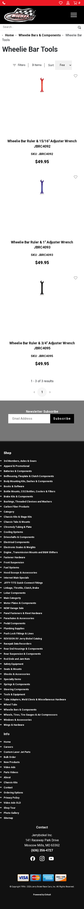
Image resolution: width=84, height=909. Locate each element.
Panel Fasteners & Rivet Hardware (23, 613)
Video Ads (9, 767)
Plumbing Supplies (14, 628)
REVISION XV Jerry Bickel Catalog (23, 638)
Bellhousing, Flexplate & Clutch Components (29, 476)
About (7, 777)
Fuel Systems (11, 567)
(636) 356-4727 (42, 850)
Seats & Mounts (13, 669)
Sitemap (8, 818)
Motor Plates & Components (20, 603)
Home (7, 742)
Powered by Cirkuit (42, 895)
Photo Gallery (11, 813)
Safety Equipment (13, 664)
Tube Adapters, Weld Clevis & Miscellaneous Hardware (35, 699)
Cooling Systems (13, 532)
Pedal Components (14, 623)
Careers (8, 747)
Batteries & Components (18, 471)
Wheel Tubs (10, 704)
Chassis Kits (11, 782)
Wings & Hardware (14, 725)
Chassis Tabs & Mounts (17, 522)
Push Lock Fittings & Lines (19, 633)
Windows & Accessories (18, 719)
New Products (12, 762)
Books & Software (14, 486)
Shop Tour (9, 808)
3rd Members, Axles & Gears (20, 461)
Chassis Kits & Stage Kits (18, 516)
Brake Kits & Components (18, 496)
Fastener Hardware (14, 557)
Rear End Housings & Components (23, 648)
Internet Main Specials (16, 577)
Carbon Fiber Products (16, 506)
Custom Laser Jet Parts (17, 752)
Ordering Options (13, 792)
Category (9, 511)
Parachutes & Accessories (19, 618)
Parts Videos (11, 772)
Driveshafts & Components (19, 537)
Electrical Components (16, 542)
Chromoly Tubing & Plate (18, 527)
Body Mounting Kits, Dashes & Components (28, 481)
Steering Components (16, 689)
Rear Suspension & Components (22, 654)
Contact (8, 787)
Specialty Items (12, 679)
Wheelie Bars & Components (20, 709)
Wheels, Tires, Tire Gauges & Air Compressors (30, 714)
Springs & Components (17, 684)
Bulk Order (10, 757)
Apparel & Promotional (16, 466)
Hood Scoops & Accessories (20, 572)
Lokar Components (15, 593)
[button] (4, 3)
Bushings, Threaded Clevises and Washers (28, 501)
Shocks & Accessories (17, 674)
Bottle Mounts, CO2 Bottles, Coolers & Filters (29, 491)
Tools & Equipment (14, 694)
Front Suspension (14, 562)
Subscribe (62, 418)
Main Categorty (12, 598)
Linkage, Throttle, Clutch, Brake (21, 588)
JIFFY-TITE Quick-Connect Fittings (23, 582)
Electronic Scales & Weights (20, 547)
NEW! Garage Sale (14, 608)
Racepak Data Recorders (17, 643)
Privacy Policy (11, 797)
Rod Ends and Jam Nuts (17, 659)
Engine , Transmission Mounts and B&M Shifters (31, 552)
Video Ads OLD (12, 802)
